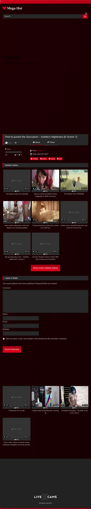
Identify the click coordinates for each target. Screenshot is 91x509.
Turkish (35, 159)
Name (6, 314)
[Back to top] (84, 503)
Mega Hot (14, 8)
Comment (6, 288)
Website (6, 329)
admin (39, 150)
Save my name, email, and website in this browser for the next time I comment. (36, 339)
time (60, 159)
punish (44, 159)
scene (53, 159)
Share (52, 142)
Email (5, 322)
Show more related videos (45, 268)
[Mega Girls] (45, 496)
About (37, 142)
